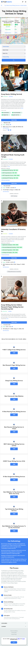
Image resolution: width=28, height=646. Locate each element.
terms (18, 638)
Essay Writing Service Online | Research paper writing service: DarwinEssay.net (12, 307)
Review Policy (14, 634)
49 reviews (11, 96)
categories (4, 623)
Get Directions (8, 32)
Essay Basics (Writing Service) (11, 94)
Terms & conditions (14, 630)
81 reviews (11, 159)
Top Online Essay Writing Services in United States (15, 5)
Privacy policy (14, 632)
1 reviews (9, 311)
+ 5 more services (5, 254)
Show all (25, 26)
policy (23, 638)
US (1, 5)
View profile (8, 29)
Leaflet (14, 43)
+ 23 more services (5, 180)
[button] (14, 37)
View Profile (14, 120)
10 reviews (8, 26)
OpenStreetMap (20, 43)
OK (13, 642)
